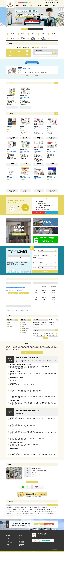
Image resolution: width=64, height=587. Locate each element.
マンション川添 (24, 507)
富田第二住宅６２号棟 (44, 507)
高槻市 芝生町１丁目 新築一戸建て (25, 98)
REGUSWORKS (56, 549)
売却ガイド (20, 538)
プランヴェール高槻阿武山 (49, 513)
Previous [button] (1, 16)
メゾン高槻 (43, 509)
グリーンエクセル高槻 (21, 509)
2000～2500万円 (51, 322)
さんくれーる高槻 (25, 513)
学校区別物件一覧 (21, 542)
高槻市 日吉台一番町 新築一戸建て (38, 128)
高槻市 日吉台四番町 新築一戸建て (24, 68)
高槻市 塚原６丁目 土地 (51, 177)
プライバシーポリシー (22, 545)
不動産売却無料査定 (21, 544)
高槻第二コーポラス (41, 511)
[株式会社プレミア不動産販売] (10, 4)
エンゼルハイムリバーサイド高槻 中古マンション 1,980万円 (15, 287)
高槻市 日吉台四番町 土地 (11, 151)
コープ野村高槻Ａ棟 (31, 515)
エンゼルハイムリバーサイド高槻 (12, 98)
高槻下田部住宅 (14, 509)
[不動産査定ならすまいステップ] (32, 496)
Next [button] (62, 16)
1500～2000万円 (43, 322)
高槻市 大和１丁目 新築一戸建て (25, 128)
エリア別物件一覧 (21, 541)
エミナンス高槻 (19, 513)
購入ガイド (8, 538)
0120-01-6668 (53, 2)
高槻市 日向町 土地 (10, 177)
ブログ (8, 547)
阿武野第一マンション (10, 507)
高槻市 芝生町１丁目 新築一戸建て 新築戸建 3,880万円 (14, 290)
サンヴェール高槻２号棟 (10, 511)
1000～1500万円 (36, 322)
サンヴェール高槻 (34, 511)
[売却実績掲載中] (43, 541)
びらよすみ (29, 507)
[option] (32, 16)
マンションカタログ (21, 539)
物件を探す (20, 535)
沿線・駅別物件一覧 (9, 542)
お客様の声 (8, 541)
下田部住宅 (8, 509)
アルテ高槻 (25, 515)
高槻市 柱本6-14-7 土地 (51, 151)
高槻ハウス (42, 513)
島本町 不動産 (8, 535)
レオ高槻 (48, 509)
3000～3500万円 (43, 324)
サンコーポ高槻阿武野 (29, 509)
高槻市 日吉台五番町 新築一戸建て (25, 152)
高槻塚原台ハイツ (17, 507)
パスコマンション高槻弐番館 (11, 515)
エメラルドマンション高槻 (19, 511)
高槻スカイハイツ (19, 515)
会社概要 (8, 544)
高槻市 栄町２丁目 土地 (11, 127)
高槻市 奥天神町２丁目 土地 (25, 177)
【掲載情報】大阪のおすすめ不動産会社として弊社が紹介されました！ (17, 310)
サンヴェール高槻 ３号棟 (53, 507)
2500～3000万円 (36, 324)
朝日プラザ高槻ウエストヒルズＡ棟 (50, 511)
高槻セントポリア (27, 511)
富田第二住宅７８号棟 (36, 507)
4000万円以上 (36, 326)
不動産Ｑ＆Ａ (8, 539)
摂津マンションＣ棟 (37, 509)
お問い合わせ (8, 545)
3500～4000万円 (51, 324)
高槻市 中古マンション (8, 26)
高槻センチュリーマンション (11, 513)
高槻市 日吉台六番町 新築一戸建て (38, 152)
